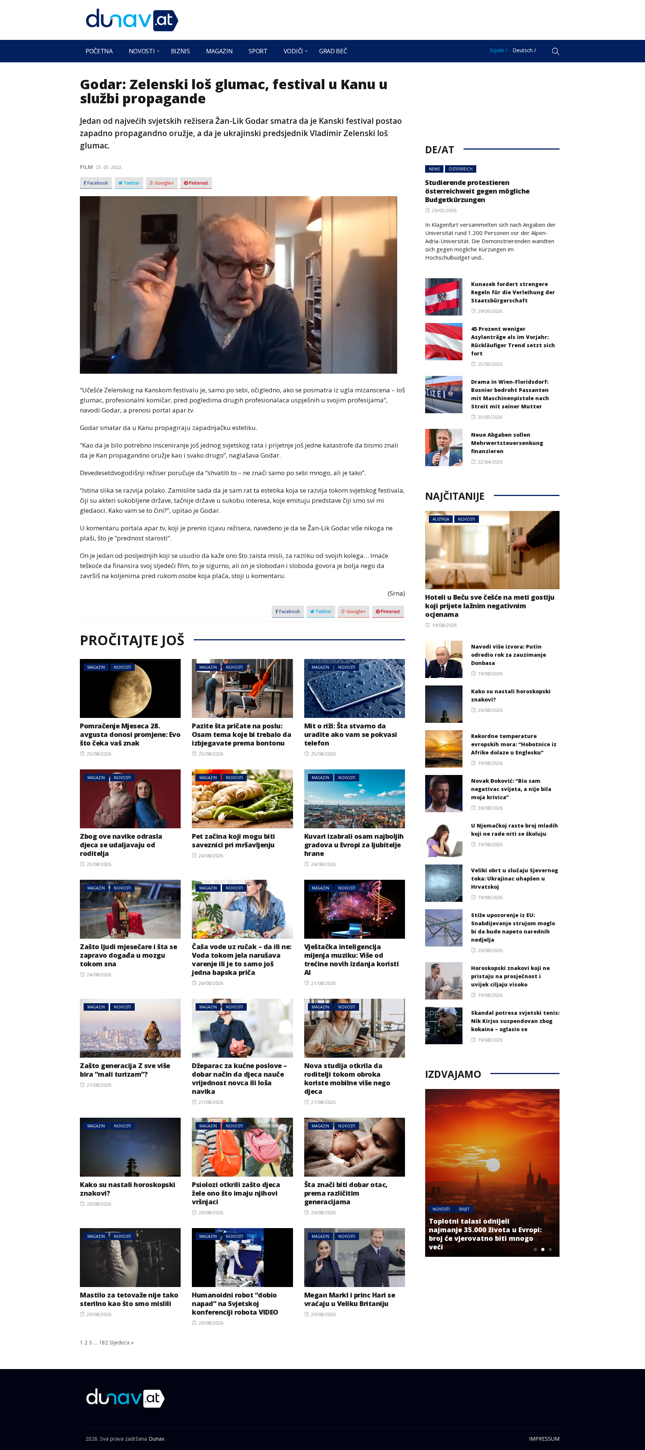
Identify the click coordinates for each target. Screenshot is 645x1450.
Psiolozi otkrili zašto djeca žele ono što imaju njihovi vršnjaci (236, 1193)
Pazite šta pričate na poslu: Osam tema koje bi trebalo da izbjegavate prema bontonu (241, 734)
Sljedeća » (121, 1342)
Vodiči (293, 51)
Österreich (461, 169)
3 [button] (550, 1249)
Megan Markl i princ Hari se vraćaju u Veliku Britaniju (349, 1299)
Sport (258, 51)
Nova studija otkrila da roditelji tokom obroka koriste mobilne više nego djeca (347, 1078)
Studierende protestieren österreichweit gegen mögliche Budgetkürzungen (477, 191)
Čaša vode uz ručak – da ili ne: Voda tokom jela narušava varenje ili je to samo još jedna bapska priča (242, 959)
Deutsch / (524, 50)
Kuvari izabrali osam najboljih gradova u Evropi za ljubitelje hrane (354, 845)
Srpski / (498, 50)
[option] (492, 1173)
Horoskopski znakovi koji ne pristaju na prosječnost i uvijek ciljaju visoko (510, 976)
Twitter (131, 183)
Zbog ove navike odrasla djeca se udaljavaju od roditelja (121, 845)
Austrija (441, 519)
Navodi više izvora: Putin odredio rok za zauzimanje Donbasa (508, 654)
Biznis (180, 51)
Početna (99, 51)
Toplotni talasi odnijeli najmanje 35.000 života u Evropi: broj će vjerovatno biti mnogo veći (485, 1234)
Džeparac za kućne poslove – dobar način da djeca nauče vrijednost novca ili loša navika (239, 1078)
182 (103, 1342)
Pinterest (198, 183)
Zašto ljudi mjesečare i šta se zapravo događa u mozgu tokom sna (128, 955)
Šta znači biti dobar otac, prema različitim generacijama (346, 1193)
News (434, 169)
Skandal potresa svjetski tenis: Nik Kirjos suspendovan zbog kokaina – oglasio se (515, 1021)
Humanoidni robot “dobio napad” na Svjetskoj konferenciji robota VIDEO (235, 1303)
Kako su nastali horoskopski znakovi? (127, 1189)
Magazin (219, 51)
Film (86, 166)
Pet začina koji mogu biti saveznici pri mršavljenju (233, 840)
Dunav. (157, 1438)
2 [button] (542, 1249)
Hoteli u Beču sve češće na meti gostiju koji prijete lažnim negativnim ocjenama (490, 606)
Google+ (164, 183)
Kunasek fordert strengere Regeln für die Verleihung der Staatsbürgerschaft (513, 292)
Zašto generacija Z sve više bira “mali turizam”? (125, 1070)
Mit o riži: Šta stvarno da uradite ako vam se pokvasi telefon (350, 734)
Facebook (97, 183)
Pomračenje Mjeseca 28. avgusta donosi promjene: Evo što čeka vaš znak (130, 734)
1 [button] (535, 1249)
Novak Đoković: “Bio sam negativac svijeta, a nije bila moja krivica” (511, 789)
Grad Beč (333, 51)
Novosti (142, 51)
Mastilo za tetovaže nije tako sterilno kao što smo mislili (129, 1299)
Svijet (464, 1209)
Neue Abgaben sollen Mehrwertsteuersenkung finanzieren (507, 443)
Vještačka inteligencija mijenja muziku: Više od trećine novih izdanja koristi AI (351, 959)
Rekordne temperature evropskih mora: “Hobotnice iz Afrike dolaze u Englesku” (514, 744)
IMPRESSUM (544, 1438)
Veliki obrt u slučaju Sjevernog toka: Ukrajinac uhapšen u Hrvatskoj (514, 878)
